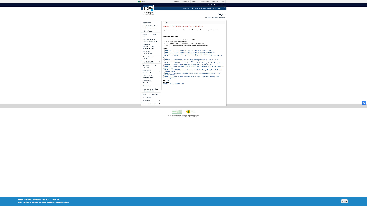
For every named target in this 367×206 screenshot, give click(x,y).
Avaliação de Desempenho (147, 71)
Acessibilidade (213, 8)
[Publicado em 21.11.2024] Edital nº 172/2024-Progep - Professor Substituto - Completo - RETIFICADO (191, 59)
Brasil (143, 1)
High (215, 8)
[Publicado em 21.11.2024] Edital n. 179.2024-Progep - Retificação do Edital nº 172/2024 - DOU (190, 61)
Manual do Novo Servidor (148, 58)
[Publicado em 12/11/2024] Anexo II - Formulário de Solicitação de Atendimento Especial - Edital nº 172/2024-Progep (193, 56)
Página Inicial (147, 23)
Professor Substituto (175, 83)
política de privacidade (63, 202)
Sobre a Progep (148, 31)
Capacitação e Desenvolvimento (148, 76)
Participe (194, 1)
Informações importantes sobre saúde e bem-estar (149, 46)
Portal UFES (212, 5)
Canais (222, 1)
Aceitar (344, 201)
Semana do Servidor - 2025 (150, 35)
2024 (183, 83)
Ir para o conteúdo (188, 8)
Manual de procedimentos (147, 52)
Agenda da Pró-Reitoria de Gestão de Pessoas (150, 27)
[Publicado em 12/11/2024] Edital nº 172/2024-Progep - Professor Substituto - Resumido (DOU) (190, 52)
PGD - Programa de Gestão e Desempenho (150, 40)
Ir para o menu (198, 8)
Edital (167, 80)
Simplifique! (176, 1)
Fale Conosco (147, 97)
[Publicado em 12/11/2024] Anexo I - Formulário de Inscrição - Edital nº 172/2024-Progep (188, 54)
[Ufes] (148, 9)
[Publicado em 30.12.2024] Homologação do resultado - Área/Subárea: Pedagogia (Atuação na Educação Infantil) (194, 63)
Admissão (165, 83)
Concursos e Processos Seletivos (150, 66)
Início (165, 22)
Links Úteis (146, 101)
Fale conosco (221, 5)
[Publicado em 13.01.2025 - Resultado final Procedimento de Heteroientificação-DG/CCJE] (188, 65)
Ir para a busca (207, 8)
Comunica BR (186, 1)
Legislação (215, 1)
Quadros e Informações (150, 94)
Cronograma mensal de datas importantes (150, 90)
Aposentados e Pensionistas (147, 81)
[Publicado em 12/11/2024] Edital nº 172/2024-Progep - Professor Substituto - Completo (188, 50)
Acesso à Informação (149, 104)
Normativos (146, 86)
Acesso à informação (204, 1)
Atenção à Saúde (148, 62)
